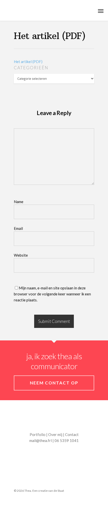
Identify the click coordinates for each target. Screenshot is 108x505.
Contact (72, 434)
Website (21, 255)
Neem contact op (54, 382)
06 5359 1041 (67, 440)
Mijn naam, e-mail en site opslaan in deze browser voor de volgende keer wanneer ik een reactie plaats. (52, 294)
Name (20, 201)
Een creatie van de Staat (48, 490)
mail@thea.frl (40, 440)
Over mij (55, 434)
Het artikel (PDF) (28, 61)
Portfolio (37, 434)
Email (19, 228)
